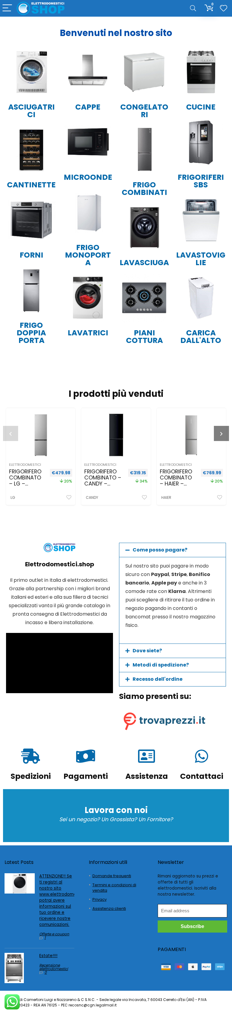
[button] (172, 550)
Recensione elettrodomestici (53, 967)
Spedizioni (31, 776)
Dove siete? (147, 650)
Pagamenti (85, 776)
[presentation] (10, 433)
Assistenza (146, 776)
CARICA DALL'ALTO (200, 337)
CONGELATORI (144, 111)
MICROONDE (88, 177)
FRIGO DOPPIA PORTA (31, 333)
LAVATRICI (88, 333)
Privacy (99, 899)
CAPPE (87, 107)
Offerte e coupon (54, 934)
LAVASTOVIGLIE (200, 259)
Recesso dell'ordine (157, 679)
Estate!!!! (48, 956)
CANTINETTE (31, 184)
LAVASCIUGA (144, 262)
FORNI (31, 255)
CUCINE (200, 107)
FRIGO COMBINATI (144, 188)
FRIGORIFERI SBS (201, 181)
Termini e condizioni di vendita (114, 887)
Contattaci (201, 776)
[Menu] (7, 8)
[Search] (193, 8)
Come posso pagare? (160, 549)
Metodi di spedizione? (161, 664)
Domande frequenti (111, 876)
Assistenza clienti (109, 908)
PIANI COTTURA (144, 337)
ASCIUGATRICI (31, 111)
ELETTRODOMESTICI (25, 464)
